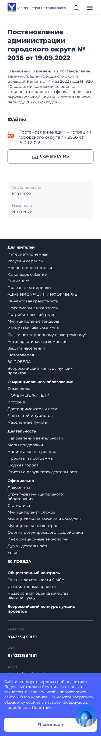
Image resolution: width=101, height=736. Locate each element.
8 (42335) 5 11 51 (22, 637)
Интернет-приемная (28, 254)
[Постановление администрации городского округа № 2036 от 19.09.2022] (12, 137)
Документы (19, 487)
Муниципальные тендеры (33, 321)
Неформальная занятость (33, 307)
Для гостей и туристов (30, 415)
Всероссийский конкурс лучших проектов (40, 370)
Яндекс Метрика (20, 686)
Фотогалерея (21, 355)
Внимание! (18, 280)
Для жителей (21, 247)
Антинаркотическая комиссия (37, 341)
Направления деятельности (35, 438)
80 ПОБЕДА (19, 361)
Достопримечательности (32, 408)
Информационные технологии (38, 539)
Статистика (19, 505)
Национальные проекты (32, 451)
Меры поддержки (25, 444)
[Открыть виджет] (86, 716)
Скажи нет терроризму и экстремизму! (47, 334)
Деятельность (22, 431)
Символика (19, 388)
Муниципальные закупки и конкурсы (44, 519)
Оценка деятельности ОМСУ (36, 579)
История (16, 402)
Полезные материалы (29, 287)
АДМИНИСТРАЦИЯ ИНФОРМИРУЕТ (43, 294)
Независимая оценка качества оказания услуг (38, 595)
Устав (13, 552)
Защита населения (26, 348)
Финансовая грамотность (33, 301)
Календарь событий (27, 274)
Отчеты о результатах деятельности (43, 471)
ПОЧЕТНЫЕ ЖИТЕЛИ (29, 395)
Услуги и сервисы (26, 261)
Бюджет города (23, 465)
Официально (21, 481)
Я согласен (50, 724)
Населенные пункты (28, 422)
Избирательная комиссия (33, 328)
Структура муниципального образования (35, 496)
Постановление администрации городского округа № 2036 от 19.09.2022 (54, 137)
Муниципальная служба (31, 512)
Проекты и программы (30, 458)
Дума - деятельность (28, 545)
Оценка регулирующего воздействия (45, 532)
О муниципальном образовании (41, 382)
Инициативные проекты (32, 586)
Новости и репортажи (30, 267)
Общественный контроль (34, 573)
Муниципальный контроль (34, 525)
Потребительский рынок (33, 314)
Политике (42, 707)
